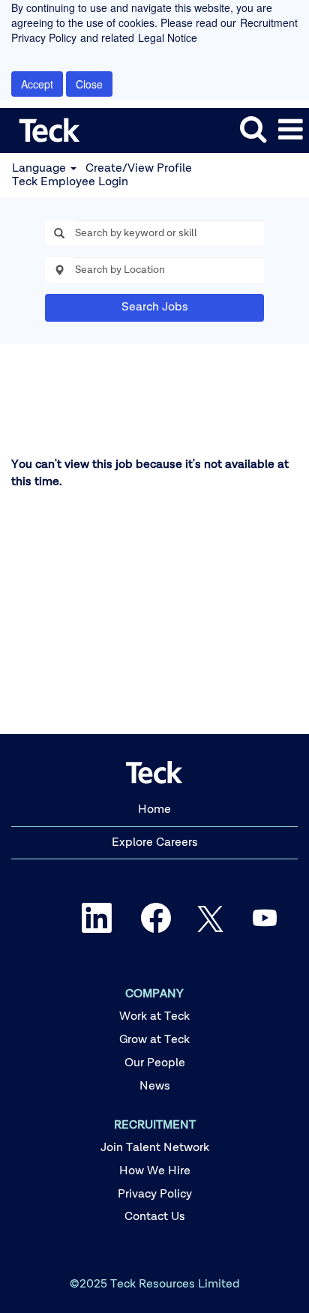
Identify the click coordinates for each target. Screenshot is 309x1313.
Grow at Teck (154, 1040)
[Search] (253, 129)
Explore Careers (155, 843)
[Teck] (44, 129)
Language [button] (40, 169)
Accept (37, 83)
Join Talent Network (154, 1148)
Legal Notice (167, 37)
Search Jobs (155, 307)
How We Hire (154, 1171)
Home (154, 810)
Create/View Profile (139, 169)
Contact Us (154, 1217)
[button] (290, 130)
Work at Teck (154, 1017)
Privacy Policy (155, 1195)
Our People (154, 1063)
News (155, 1087)
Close (89, 83)
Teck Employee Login (70, 182)
